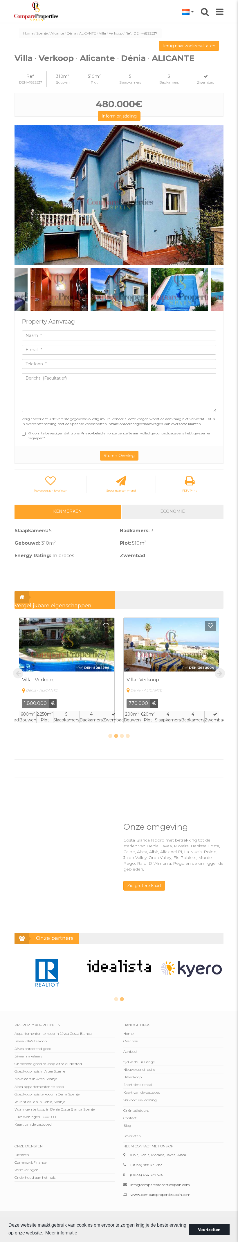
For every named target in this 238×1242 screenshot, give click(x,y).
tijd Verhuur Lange (139, 1062)
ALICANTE (87, 33)
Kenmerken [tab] (67, 511)
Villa (102, 33)
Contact (130, 1118)
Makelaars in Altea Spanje (36, 1079)
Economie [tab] (172, 511)
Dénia (71, 33)
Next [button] (217, 195)
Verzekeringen (26, 1170)
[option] (119, 195)
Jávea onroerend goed (33, 1048)
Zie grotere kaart (144, 885)
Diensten (22, 1155)
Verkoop (115, 33)
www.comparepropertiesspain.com (160, 1194)
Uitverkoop (132, 1077)
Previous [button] (21, 195)
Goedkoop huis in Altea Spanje (40, 1071)
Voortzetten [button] (209, 1229)
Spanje (42, 33)
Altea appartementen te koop (39, 1086)
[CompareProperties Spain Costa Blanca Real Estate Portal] (37, 11)
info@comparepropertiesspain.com (160, 1185)
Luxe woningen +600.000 (35, 1117)
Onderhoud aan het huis (35, 1177)
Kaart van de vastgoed (33, 1124)
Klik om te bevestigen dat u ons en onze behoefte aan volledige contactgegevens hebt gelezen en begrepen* (119, 435)
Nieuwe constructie (139, 1069)
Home (28, 33)
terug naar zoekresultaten (189, 45)
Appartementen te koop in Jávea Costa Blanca (53, 1033)
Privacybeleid (92, 433)
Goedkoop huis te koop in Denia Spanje (47, 1094)
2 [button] (116, 736)
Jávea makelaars (28, 1056)
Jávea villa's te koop (31, 1041)
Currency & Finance (30, 1162)
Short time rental (137, 1084)
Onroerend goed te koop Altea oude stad (48, 1064)
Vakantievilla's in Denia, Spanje (40, 1102)
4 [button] (128, 736)
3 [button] (122, 736)
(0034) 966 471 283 (146, 1164)
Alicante (57, 33)
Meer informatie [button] (61, 1232)
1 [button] (110, 736)
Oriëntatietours (136, 1110)
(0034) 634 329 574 (146, 1175)
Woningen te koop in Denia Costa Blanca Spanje (55, 1109)
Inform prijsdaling (119, 116)
